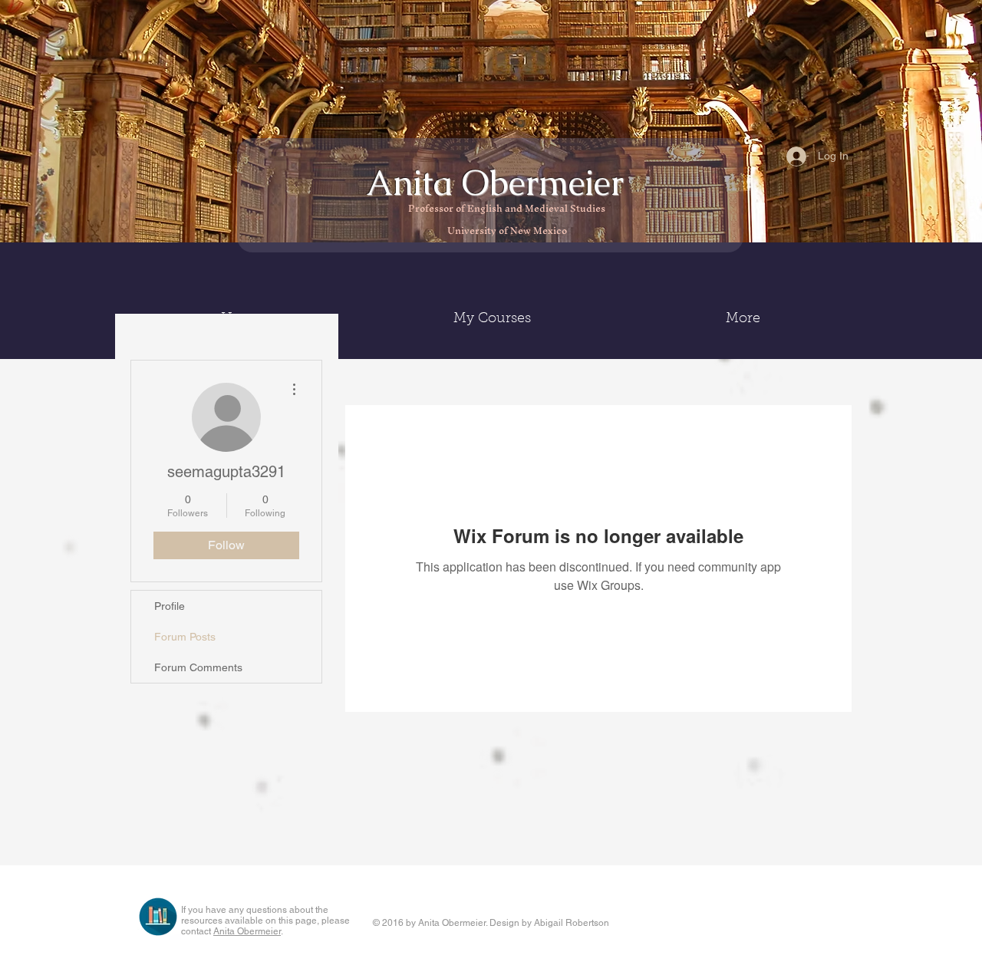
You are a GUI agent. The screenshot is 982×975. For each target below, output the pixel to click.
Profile (169, 606)
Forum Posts (185, 637)
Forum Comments (198, 667)
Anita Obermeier (499, 182)
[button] (492, 319)
